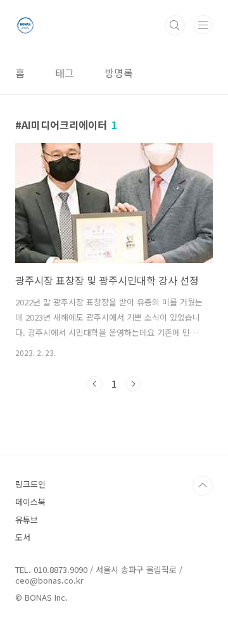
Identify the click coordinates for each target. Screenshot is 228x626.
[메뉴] (203, 24)
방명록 (118, 72)
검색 (174, 25)
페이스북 (30, 502)
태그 (64, 72)
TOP (203, 486)
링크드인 (30, 484)
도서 (22, 537)
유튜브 (26, 519)
